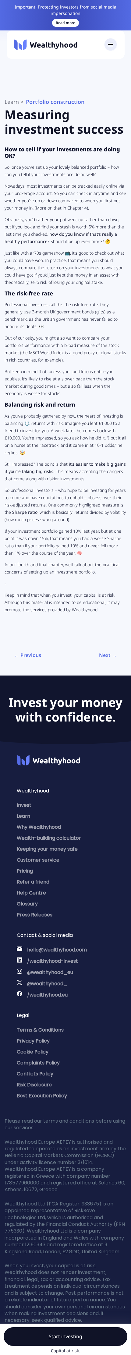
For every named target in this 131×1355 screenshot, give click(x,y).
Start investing (65, 1336)
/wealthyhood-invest (52, 961)
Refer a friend (33, 881)
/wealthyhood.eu (47, 994)
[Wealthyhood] (45, 44)
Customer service (38, 859)
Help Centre (31, 892)
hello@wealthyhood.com (57, 949)
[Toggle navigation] (110, 44)
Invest (24, 805)
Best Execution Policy (42, 1095)
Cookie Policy (32, 1051)
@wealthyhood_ (47, 983)
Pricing (25, 870)
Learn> (14, 101)
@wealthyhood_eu (50, 972)
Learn (23, 816)
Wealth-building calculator (49, 838)
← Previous (27, 655)
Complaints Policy (38, 1062)
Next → (108, 655)
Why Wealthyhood (39, 827)
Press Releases (34, 914)
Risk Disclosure (34, 1084)
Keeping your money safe (47, 848)
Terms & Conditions (40, 1029)
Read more (65, 22)
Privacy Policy (33, 1040)
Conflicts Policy (35, 1073)
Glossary (27, 903)
